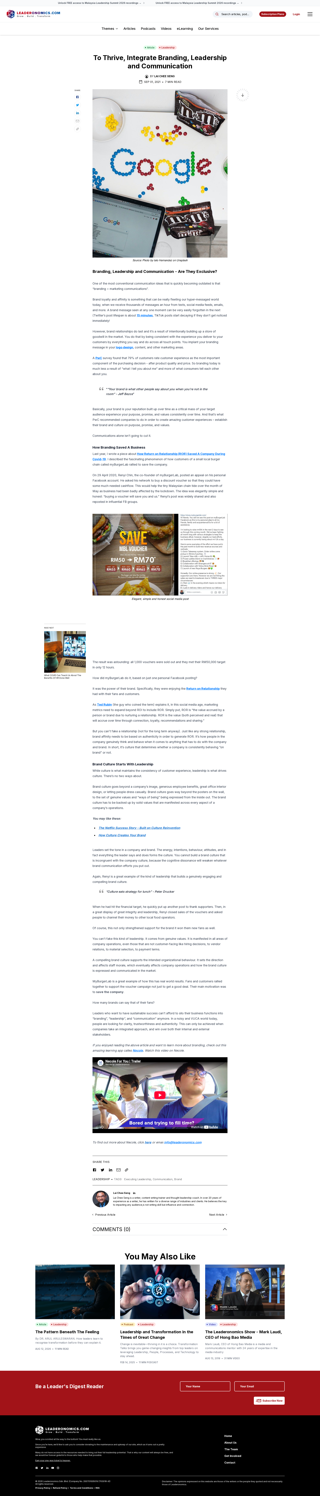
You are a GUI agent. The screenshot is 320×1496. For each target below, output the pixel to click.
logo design (124, 347)
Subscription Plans (272, 14)
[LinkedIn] (47, 1468)
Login (296, 14)
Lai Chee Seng (164, 76)
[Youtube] (52, 1468)
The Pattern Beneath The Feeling (67, 1331)
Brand (178, 1179)
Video (212, 1324)
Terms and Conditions (81, 1488)
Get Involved (232, 1456)
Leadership (168, 47)
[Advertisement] (160, 626)
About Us (230, 1442)
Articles (130, 29)
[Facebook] (36, 1468)
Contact (229, 1462)
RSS (98, 1488)
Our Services (208, 29)
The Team (231, 1449)
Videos (166, 29)
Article (150, 47)
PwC (99, 358)
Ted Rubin (104, 704)
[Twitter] (42, 1468)
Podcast (128, 1324)
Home (228, 1436)
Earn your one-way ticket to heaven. (52, 1460)
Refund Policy (60, 1488)
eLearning (185, 29)
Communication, (163, 1179)
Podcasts (148, 29)
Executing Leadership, (138, 1179)
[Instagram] (58, 1468)
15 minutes (145, 315)
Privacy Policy (42, 1488)
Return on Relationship (203, 688)
